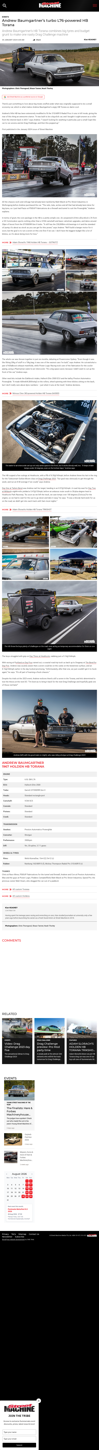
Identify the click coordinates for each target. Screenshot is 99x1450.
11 (12, 1188)
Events (5, 17)
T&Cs (13, 1234)
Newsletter (7, 1237)
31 (8, 1200)
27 (19, 1196)
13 (19, 1188)
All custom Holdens (21, 896)
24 (8, 1196)
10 (8, 1188)
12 (15, 1188)
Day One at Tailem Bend (12, 488)
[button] (49, 165)
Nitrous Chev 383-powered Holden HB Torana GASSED (36, 393)
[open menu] (95, 5)
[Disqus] (49, 975)
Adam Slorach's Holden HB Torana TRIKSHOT (32, 509)
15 (27, 1188)
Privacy (5, 1234)
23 (31, 1192)
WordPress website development (13, 1239)
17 (8, 1192)
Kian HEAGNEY (11, 908)
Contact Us (34, 1234)
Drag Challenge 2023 (47, 479)
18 (12, 1192)
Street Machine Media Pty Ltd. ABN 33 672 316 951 (69, 1235)
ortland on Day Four (24, 662)
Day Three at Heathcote (40, 656)
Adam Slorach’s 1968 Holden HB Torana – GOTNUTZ (35, 242)
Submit (19, 1445)
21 (23, 1192)
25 (12, 1196)
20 (19, 1192)
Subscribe (19, 1237)
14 (23, 1188)
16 (31, 1188)
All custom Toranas (21, 889)
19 (15, 1192)
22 (27, 1192)
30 (31, 1196)
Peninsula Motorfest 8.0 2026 (18, 1210)
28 (23, 1196)
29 (27, 1196)
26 (15, 1196)
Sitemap (22, 1234)
